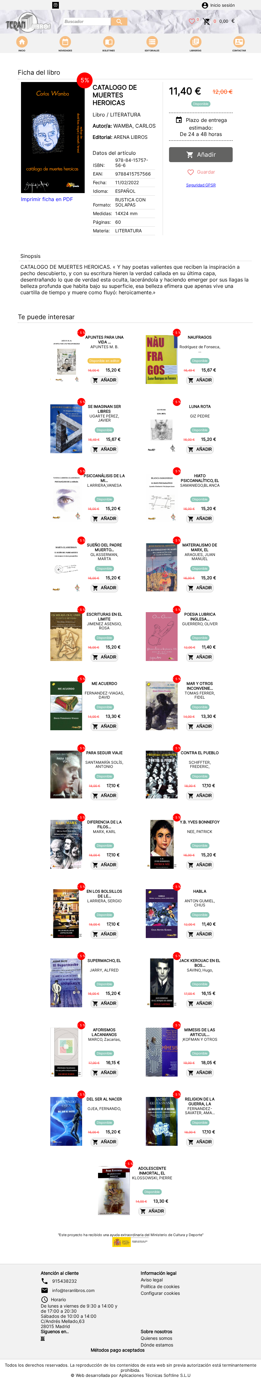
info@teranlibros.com (73, 1290)
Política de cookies (160, 1286)
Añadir (205, 154)
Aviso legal (152, 1279)
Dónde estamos (157, 1344)
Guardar (204, 172)
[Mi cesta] (206, 21)
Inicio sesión (222, 5)
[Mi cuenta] (205, 5)
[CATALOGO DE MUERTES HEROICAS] (53, 137)
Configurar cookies (160, 1293)
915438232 (64, 1281)
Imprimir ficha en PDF (47, 199)
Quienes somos (156, 1338)
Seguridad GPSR (201, 185)
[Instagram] (55, 5)
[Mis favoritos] (192, 21)
